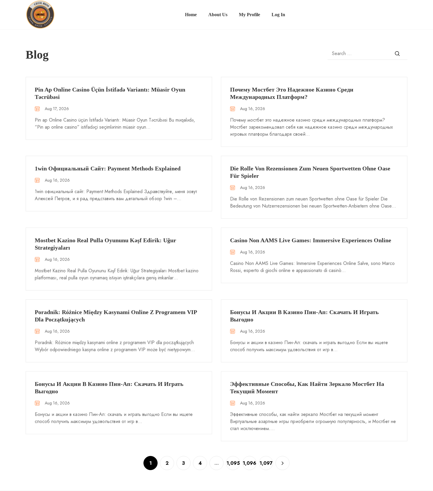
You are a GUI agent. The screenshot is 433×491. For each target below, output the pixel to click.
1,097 (266, 463)
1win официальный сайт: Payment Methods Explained (108, 168)
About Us (217, 14)
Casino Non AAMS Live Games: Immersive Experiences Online (310, 240)
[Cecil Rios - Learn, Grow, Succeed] (40, 14)
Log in (278, 14)
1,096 (249, 463)
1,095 (233, 463)
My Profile (249, 14)
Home (191, 14)
